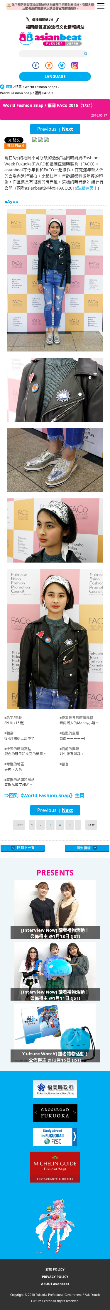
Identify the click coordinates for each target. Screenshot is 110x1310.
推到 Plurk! (15, 145)
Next (67, 129)
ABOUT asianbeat (55, 1283)
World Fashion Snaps (41, 86)
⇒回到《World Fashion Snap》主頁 (44, 795)
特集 (18, 86)
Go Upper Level (23, 848)
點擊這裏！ (87, 188)
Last (91, 825)
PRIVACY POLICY (55, 1276)
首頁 (9, 86)
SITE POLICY (55, 1269)
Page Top (87, 848)
